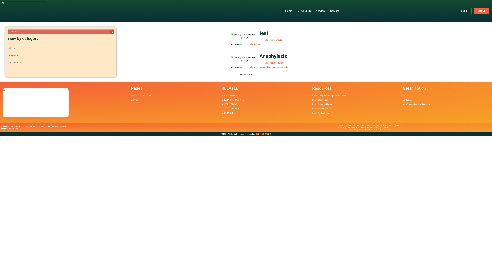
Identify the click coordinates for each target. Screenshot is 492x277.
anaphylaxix (14, 55)
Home (288, 10)
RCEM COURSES (263, 134)
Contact (334, 10)
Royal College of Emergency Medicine (329, 95)
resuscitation (15, 62)
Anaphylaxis (273, 56)
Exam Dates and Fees (322, 104)
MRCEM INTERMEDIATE (233, 100)
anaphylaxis (282, 67)
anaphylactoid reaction (266, 67)
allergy (12, 48)
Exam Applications (320, 113)
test (263, 33)
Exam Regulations (320, 108)
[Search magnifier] (112, 31)
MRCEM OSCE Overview (311, 10)
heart (259, 44)
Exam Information (320, 100)
